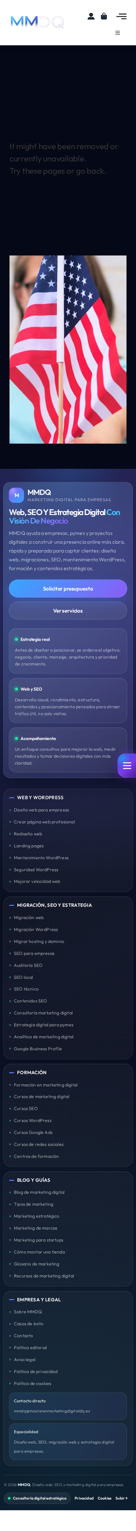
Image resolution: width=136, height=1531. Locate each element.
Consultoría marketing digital (43, 1013)
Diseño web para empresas (41, 810)
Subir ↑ (121, 1498)
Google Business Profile (38, 1049)
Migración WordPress (36, 929)
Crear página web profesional (44, 822)
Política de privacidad (36, 1371)
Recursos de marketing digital (44, 1276)
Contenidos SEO (30, 1001)
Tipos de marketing (33, 1204)
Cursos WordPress (33, 1120)
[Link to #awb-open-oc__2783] (121, 16)
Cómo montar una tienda (39, 1252)
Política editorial (30, 1347)
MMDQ (24, 1484)
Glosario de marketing (36, 1264)
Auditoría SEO (28, 965)
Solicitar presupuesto (68, 588)
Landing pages (29, 846)
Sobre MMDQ (28, 1312)
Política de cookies (32, 1383)
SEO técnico (26, 989)
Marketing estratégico (36, 1216)
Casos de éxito (28, 1323)
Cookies (104, 1498)
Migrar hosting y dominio (39, 941)
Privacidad (84, 1498)
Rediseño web (28, 834)
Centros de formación (36, 1156)
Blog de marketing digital (39, 1192)
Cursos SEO (26, 1108)
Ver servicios (68, 610)
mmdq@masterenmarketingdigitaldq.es (52, 1410)
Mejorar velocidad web (37, 881)
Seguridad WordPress (36, 869)
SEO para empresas (34, 953)
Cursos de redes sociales (39, 1144)
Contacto (23, 1335)
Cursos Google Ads (33, 1132)
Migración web (29, 917)
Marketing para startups (38, 1240)
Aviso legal (24, 1359)
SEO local (23, 977)
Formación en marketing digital (45, 1085)
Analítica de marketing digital (43, 1037)
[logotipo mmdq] (37, 17)
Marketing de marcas (35, 1228)
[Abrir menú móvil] (127, 765)
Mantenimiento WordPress (41, 858)
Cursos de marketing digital (42, 1096)
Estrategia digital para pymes (43, 1025)
